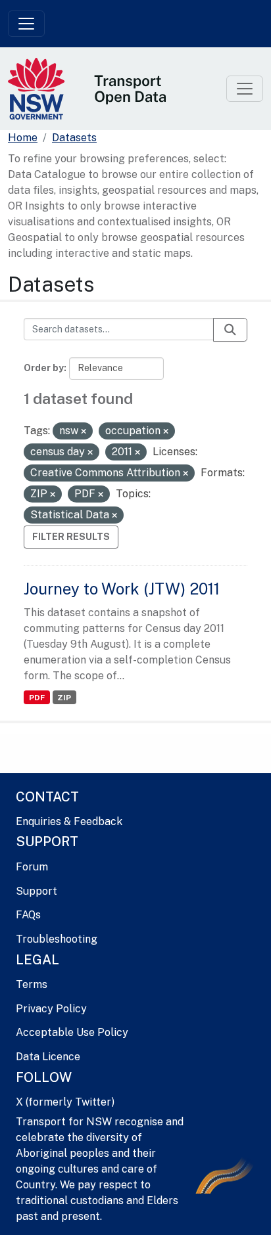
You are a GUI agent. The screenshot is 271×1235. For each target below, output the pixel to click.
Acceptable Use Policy (72, 1032)
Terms (31, 984)
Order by (44, 368)
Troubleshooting (56, 939)
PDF (37, 697)
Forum (32, 867)
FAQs (28, 915)
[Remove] (83, 432)
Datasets (74, 137)
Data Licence (48, 1056)
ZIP (64, 697)
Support (36, 891)
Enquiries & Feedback (69, 821)
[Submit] (230, 330)
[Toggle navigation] (26, 24)
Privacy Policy (51, 1008)
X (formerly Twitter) (65, 1102)
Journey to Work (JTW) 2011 (122, 588)
